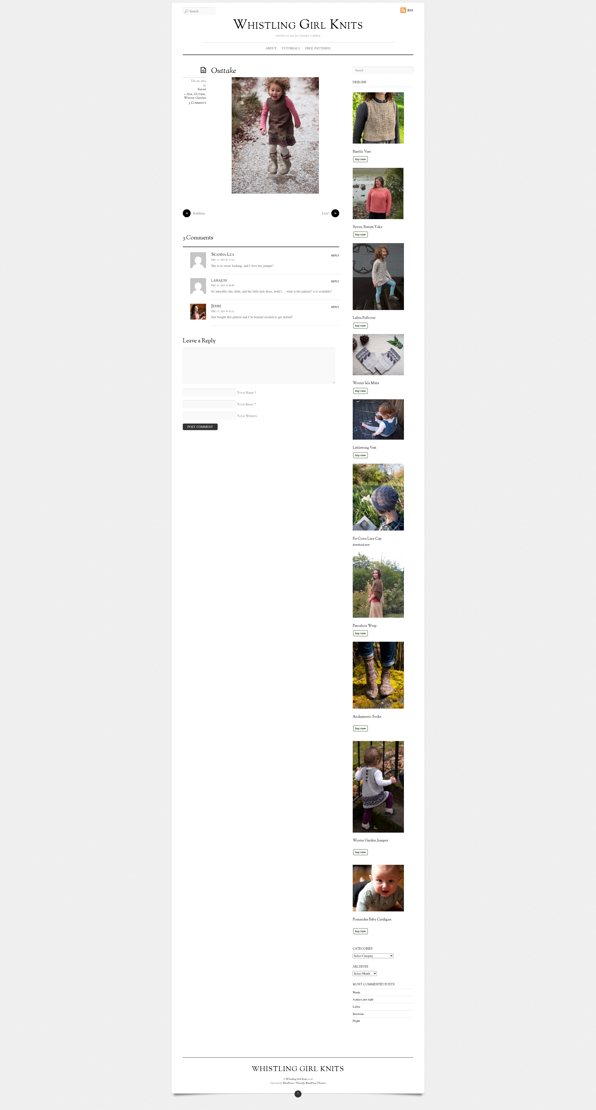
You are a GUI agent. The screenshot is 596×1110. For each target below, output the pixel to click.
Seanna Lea (222, 255)
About (271, 48)
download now (361, 545)
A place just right (363, 999)
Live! (329, 213)
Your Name (245, 393)
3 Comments (197, 103)
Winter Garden (195, 98)
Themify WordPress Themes (311, 1083)
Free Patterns (318, 48)
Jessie (216, 306)
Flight (356, 1021)
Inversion (358, 1014)
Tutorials (291, 48)
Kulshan (195, 213)
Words (356, 992)
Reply (335, 255)
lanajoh (219, 280)
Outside (199, 94)
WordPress (288, 1083)
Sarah (202, 89)
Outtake (223, 71)
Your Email (245, 404)
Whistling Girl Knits (298, 25)
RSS (410, 10)
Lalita (356, 1007)
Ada (189, 94)
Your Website (247, 416)
